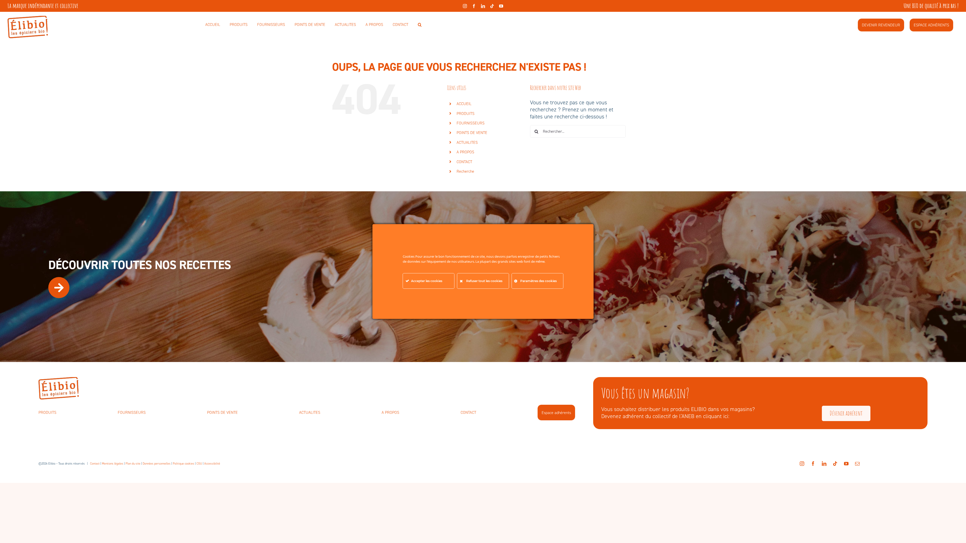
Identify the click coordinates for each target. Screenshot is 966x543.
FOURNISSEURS (471, 123)
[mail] (857, 463)
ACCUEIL (464, 103)
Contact (95, 464)
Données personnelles (157, 464)
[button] (420, 25)
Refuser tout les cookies (484, 281)
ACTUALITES (467, 142)
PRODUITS (465, 113)
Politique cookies (183, 464)
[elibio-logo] (28, 18)
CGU (199, 464)
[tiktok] (492, 6)
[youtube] (501, 6)
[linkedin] (483, 6)
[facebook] (474, 6)
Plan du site (133, 464)
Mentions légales (112, 464)
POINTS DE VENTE (472, 132)
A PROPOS (465, 152)
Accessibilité (212, 464)
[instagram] (465, 6)
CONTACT (464, 161)
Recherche (465, 171)
